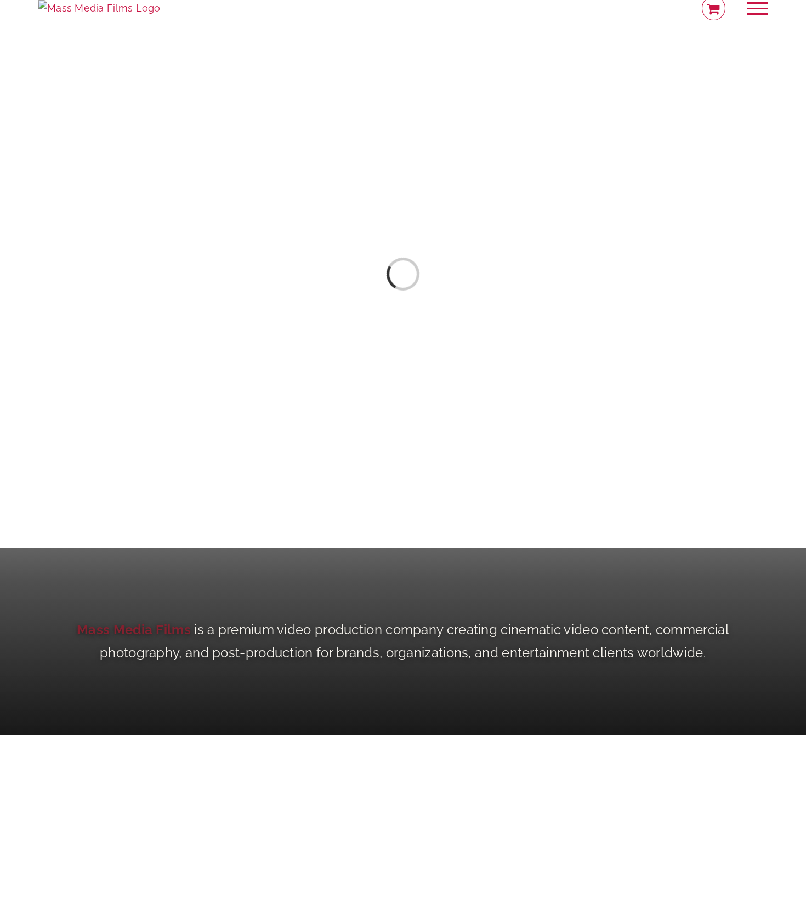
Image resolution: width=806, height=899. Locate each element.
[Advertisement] (403, 811)
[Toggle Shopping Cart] (713, 8)
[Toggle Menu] (757, 8)
